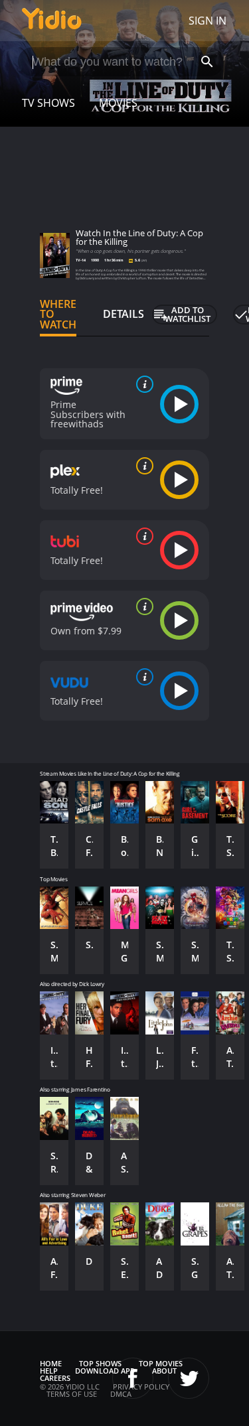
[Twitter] (188, 1378)
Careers (55, 1378)
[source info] (142, 384)
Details (123, 314)
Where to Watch (58, 314)
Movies (118, 103)
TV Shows (48, 103)
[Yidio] (52, 20)
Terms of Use (71, 1394)
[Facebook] (132, 1378)
